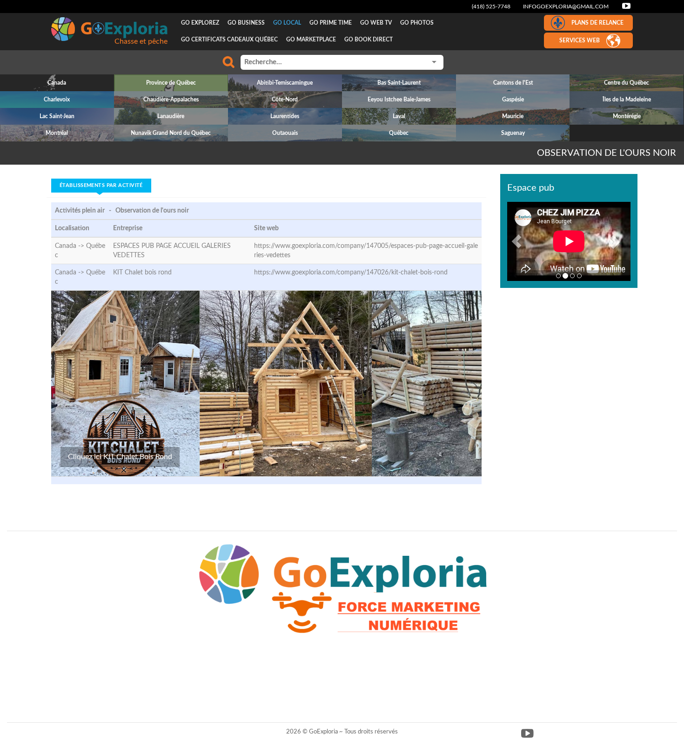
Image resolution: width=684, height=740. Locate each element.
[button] (516, 241)
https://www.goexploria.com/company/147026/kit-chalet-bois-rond (351, 272)
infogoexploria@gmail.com (566, 6)
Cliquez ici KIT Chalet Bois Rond (120, 456)
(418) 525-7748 (491, 6)
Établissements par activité (101, 185)
